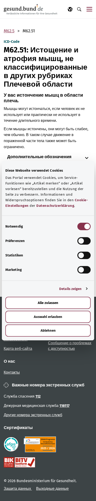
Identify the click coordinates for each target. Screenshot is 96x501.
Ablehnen (48, 330)
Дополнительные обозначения (39, 156)
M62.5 (9, 31)
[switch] (84, 241)
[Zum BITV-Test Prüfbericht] (19, 462)
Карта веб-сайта (18, 348)
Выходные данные (52, 488)
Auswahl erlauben (48, 317)
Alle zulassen (48, 303)
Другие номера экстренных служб (33, 415)
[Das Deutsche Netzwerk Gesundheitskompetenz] (40, 444)
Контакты (12, 372)
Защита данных (18, 488)
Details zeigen (70, 289)
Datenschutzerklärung (55, 206)
